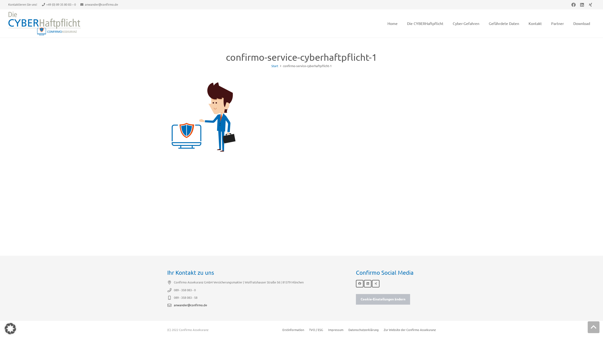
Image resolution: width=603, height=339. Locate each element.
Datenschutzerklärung (363, 329)
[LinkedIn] (582, 4)
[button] (593, 327)
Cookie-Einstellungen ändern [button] (383, 299)
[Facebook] (573, 4)
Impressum (335, 329)
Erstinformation (293, 329)
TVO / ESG (316, 329)
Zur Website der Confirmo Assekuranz (410, 329)
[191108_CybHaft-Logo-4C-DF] (44, 23)
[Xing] (590, 4)
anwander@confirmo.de (190, 305)
